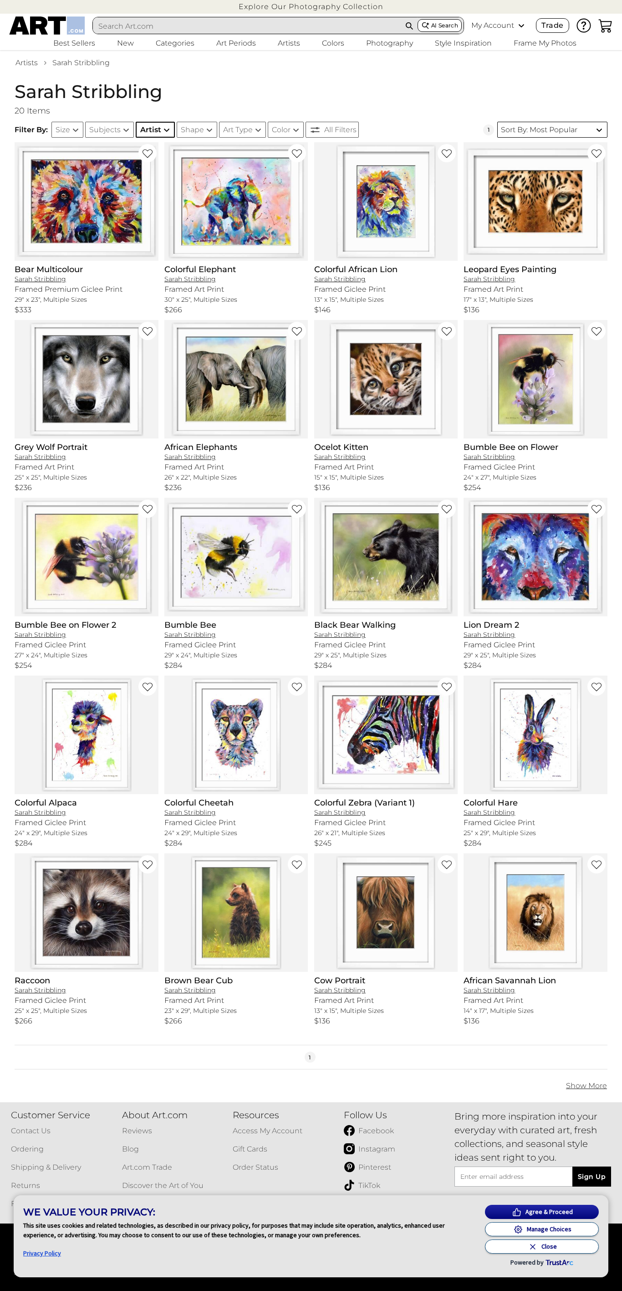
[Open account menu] (521, 25)
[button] (311, 6)
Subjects (105, 129)
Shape (192, 129)
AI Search (444, 25)
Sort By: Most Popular (539, 129)
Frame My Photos (545, 43)
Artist (150, 129)
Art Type (238, 129)
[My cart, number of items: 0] (605, 25)
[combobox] (247, 26)
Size (63, 129)
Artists (26, 62)
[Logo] (47, 25)
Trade (552, 25)
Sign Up (592, 1176)
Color (281, 129)
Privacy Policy (42, 1253)
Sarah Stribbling (81, 62)
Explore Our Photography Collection (311, 6)
